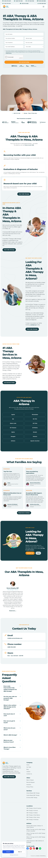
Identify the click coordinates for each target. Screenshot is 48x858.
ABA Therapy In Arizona (32, 810)
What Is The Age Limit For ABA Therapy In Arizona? (35, 837)
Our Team (28, 767)
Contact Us (29, 773)
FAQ (38, 553)
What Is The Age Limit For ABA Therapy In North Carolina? (35, 830)
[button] (43, 6)
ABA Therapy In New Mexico (33, 815)
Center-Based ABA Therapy (32, 795)
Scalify (37, 855)
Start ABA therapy (24, 194)
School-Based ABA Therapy (33, 793)
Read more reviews (24, 512)
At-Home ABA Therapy (31, 797)
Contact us (30, 553)
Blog (27, 769)
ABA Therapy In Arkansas (32, 819)
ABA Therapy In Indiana (32, 812)
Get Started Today (9, 382)
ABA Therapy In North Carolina (33, 808)
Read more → (12, 610)
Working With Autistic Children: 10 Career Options (34, 826)
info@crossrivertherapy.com (15, 638)
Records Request (30, 782)
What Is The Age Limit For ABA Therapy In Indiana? (35, 834)
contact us (33, 324)
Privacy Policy (9, 53)
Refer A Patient (30, 780)
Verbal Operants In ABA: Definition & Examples (35, 841)
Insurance (28, 784)
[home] (6, 6)
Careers (28, 771)
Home (27, 764)
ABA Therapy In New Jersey (33, 817)
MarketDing (43, 855)
